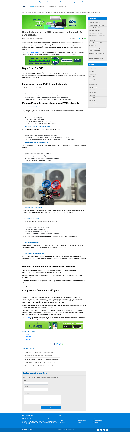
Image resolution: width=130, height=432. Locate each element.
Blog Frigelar (28, 339)
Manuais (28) (92, 40)
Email (26, 386)
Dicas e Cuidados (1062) (94, 30)
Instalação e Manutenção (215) (96, 33)
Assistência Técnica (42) (94, 22)
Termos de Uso (71, 429)
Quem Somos (97, 422)
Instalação (73, 2)
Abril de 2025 (92, 97)
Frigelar (28, 317)
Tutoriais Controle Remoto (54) (96, 58)
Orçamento (79, 418)
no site (42, 319)
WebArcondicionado (27, 12)
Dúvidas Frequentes (98, 420)
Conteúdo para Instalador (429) (96, 25)
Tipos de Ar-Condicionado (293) (96, 56)
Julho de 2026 (92, 71)
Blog (40, 2)
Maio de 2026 (92, 76)
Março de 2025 (92, 100)
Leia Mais (29, 423)
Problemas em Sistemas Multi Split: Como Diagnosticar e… (40, 366)
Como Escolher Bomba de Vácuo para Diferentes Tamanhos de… (42, 359)
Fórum (49, 2)
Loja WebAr (60, 2)
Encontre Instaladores (81, 420)
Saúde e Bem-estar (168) (94, 50)
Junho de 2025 (92, 92)
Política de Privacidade (62, 429)
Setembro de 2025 (93, 87)
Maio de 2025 (92, 95)
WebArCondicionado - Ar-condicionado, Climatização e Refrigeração (37, 7)
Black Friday (62, 422)
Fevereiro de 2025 (93, 103)
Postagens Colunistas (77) (95, 48)
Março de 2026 (92, 82)
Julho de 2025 (92, 90)
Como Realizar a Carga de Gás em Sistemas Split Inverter (40, 362)
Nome (26, 380)
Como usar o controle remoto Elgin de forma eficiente (39, 352)
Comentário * (27, 393)
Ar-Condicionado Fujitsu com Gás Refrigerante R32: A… (39, 355)
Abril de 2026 (92, 79)
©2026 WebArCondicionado (28, 429)
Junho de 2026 (92, 74)
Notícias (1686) (92, 45)
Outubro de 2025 (93, 84)
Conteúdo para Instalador (44, 12)
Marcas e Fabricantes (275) (95, 42)
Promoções (79, 422)
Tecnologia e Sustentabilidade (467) (97, 53)
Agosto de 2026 (92, 68)
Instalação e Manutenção (59, 12)
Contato (96, 418)
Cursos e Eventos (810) (94, 27)
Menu (26, 6)
